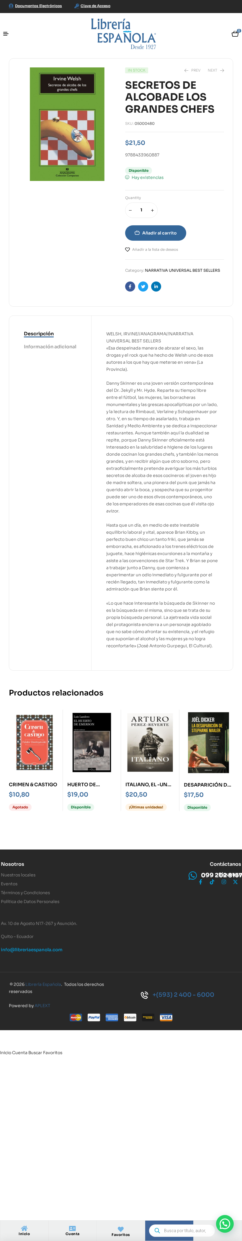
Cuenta (73, 1234)
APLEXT (42, 1005)
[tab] (50, 334)
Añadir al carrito (159, 233)
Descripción (39, 334)
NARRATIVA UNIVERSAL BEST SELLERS (182, 270)
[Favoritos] (121, 1229)
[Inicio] (24, 1229)
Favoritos (121, 1234)
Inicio (24, 1234)
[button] (225, 1224)
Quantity (133, 197)
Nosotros (12, 864)
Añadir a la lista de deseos (155, 249)
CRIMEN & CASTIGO (33, 785)
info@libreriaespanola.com (32, 949)
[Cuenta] (73, 1229)
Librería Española (43, 984)
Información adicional (50, 347)
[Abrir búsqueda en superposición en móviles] (182, 1231)
